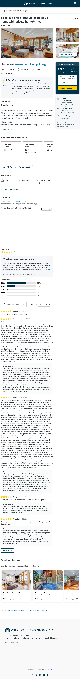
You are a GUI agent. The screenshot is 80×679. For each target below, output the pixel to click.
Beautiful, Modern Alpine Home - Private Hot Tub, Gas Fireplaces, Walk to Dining (14, 593)
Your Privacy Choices (43, 669)
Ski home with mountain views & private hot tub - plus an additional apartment (45, 593)
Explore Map (46, 209)
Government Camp (25, 64)
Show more (7, 129)
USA (9, 611)
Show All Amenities (11, 190)
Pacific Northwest (19, 611)
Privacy (48, 666)
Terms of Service (65, 666)
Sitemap (33, 666)
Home (4, 611)
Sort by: (34, 304)
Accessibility (31, 669)
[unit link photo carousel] (16, 580)
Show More (7, 550)
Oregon (44, 64)
